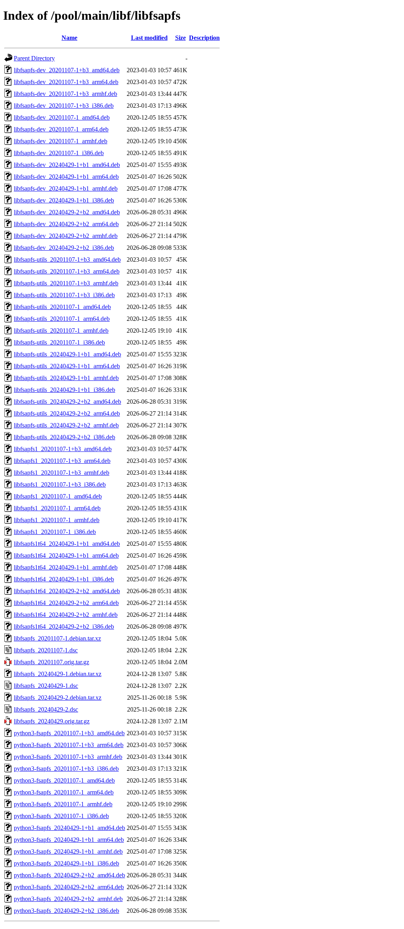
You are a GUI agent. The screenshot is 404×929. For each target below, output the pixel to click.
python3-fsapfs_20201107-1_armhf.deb (63, 804)
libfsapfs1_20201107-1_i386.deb (55, 531)
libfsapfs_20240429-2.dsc (46, 709)
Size (180, 37)
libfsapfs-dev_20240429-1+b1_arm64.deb (66, 176)
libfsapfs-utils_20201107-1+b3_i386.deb (64, 295)
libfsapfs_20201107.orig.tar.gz (51, 662)
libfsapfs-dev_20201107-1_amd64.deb (62, 117)
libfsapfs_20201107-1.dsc (46, 650)
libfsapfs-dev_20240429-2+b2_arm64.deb (66, 224)
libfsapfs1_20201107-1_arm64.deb (57, 508)
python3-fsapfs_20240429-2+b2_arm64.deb (69, 887)
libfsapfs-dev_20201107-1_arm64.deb (61, 129)
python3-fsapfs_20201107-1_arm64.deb (64, 792)
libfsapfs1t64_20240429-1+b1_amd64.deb (67, 543)
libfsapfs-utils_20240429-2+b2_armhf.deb (66, 425)
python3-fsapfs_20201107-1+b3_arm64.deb (68, 745)
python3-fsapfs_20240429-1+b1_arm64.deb (69, 839)
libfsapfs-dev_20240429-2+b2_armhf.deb (66, 235)
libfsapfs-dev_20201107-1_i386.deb (59, 153)
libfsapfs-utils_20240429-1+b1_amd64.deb (67, 354)
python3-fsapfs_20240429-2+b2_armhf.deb (68, 898)
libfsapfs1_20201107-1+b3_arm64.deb (62, 460)
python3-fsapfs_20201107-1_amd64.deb (64, 780)
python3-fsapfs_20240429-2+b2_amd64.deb (69, 875)
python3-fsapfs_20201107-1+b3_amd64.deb (69, 733)
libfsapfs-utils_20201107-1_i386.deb (59, 342)
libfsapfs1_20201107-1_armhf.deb (56, 520)
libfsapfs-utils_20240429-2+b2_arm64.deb (67, 413)
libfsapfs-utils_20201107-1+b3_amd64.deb (67, 259)
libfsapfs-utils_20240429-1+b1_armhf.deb (66, 378)
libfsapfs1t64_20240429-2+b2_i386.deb (64, 626)
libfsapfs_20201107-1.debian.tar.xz (57, 638)
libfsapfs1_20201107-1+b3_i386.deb (60, 484)
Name (69, 37)
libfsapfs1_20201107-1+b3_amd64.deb (63, 449)
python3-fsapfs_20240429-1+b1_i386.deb (66, 863)
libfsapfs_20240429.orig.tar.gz (52, 721)
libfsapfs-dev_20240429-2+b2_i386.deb (64, 247)
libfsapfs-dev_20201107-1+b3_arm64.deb (66, 82)
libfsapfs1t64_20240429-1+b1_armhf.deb (66, 567)
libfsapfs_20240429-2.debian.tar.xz (57, 697)
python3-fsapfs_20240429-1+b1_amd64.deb (69, 827)
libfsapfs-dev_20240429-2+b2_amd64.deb (67, 212)
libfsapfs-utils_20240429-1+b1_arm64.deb (67, 366)
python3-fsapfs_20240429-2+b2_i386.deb (66, 910)
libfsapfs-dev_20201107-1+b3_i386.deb (64, 105)
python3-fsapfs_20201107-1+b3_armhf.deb (68, 756)
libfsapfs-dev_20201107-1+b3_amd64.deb (67, 70)
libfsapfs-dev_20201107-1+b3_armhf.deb (65, 93)
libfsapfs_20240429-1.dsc (46, 685)
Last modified (149, 37)
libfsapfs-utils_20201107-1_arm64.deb (62, 318)
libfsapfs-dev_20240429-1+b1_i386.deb (64, 200)
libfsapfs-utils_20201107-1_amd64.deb (62, 306)
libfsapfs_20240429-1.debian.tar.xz (57, 674)
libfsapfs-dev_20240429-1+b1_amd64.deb (67, 164)
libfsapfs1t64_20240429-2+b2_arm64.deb (66, 602)
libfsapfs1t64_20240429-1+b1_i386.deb (64, 579)
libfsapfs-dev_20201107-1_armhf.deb (60, 141)
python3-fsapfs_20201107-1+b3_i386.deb (66, 768)
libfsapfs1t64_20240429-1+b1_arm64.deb (66, 555)
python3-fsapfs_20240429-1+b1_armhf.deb (68, 851)
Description (204, 37)
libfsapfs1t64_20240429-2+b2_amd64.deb (67, 591)
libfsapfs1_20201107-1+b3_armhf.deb (61, 472)
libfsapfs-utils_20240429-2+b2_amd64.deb (67, 401)
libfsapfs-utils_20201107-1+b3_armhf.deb (66, 283)
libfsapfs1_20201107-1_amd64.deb (58, 496)
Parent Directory (34, 58)
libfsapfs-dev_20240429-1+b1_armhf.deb (66, 188)
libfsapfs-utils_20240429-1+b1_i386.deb (64, 389)
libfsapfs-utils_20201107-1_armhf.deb (61, 330)
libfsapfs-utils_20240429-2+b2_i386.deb (64, 437)
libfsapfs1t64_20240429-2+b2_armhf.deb (66, 614)
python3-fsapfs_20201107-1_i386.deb (61, 816)
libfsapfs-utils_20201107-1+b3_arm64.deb (67, 271)
